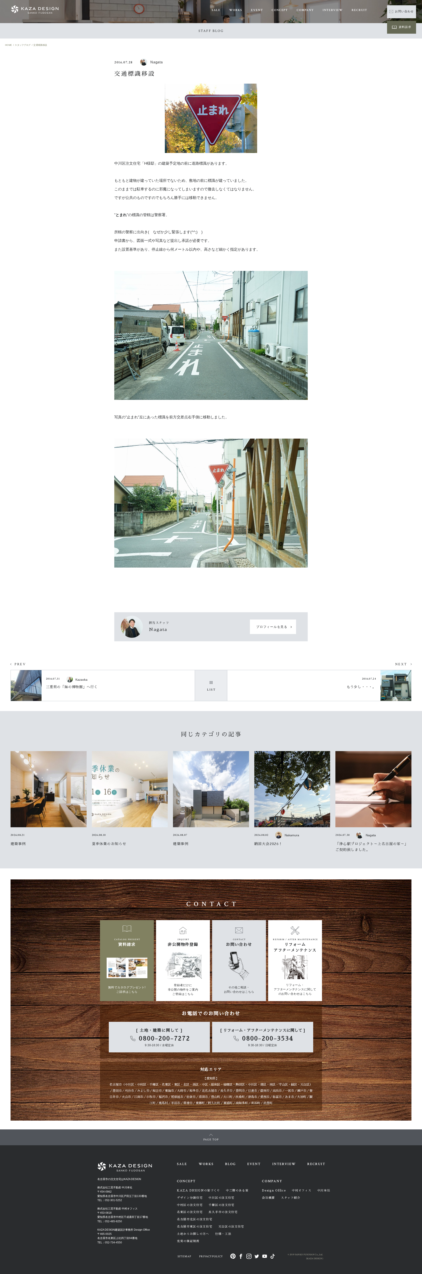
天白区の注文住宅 (231, 1226)
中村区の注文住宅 (190, 1205)
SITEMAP (184, 1256)
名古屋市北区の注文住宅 (195, 1219)
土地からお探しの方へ (193, 1233)
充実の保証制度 (188, 1241)
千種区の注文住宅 (222, 1205)
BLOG (230, 1164)
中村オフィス (301, 1190)
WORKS (235, 10)
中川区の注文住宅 (222, 1197)
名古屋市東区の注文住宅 (195, 1226)
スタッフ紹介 (290, 1197)
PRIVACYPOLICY (211, 1256)
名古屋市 (115, 1084)
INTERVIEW (333, 10)
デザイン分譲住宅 (190, 1197)
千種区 (154, 1084)
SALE (216, 10)
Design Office (274, 1190)
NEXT (401, 664)
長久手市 (226, 1090)
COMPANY (305, 10)
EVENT (257, 10)
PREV (20, 664)
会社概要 (268, 1197)
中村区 (141, 1084)
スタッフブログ (23, 45)
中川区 (129, 1084)
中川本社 (323, 1190)
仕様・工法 (223, 1233)
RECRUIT (359, 10)
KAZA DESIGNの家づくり (198, 1190)
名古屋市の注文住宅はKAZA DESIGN (119, 1179)
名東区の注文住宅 (190, 1212)
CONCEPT (280, 10)
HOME (8, 45)
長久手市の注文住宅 (223, 1212)
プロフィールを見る (271, 627)
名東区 (166, 1084)
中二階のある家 (237, 1190)
